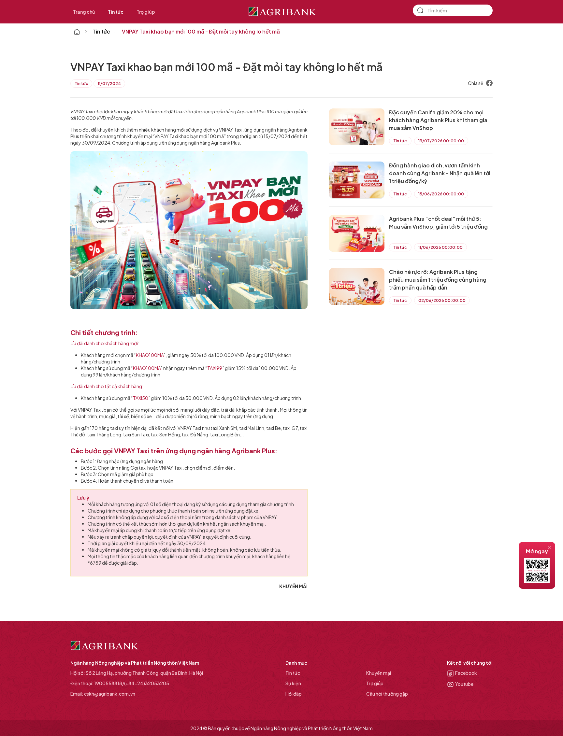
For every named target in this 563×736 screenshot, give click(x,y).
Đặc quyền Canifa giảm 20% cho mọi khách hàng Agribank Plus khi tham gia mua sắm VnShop (438, 120)
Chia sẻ (476, 83)
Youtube (464, 684)
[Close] (549, 547)
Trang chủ (84, 12)
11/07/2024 (109, 83)
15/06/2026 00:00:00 (441, 193)
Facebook (466, 673)
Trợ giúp (146, 12)
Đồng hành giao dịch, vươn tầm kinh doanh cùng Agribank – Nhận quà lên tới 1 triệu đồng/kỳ (439, 173)
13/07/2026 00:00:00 (441, 140)
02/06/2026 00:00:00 (442, 300)
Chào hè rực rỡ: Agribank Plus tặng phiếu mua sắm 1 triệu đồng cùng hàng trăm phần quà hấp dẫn (437, 279)
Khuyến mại (378, 673)
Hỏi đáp (293, 694)
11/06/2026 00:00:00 (440, 247)
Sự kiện (293, 683)
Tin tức (115, 12)
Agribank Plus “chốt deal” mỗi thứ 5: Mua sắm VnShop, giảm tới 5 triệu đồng (438, 222)
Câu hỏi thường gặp (387, 694)
